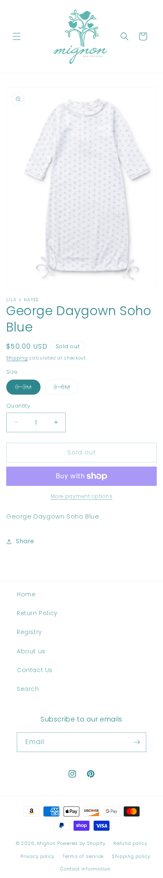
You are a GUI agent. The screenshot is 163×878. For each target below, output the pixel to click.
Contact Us (35, 670)
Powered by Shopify (81, 843)
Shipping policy (131, 856)
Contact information (85, 868)
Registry (29, 632)
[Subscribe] (136, 742)
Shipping (17, 358)
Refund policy (130, 843)
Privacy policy (37, 856)
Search (28, 689)
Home (26, 594)
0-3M (28, 389)
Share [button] (25, 541)
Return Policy (37, 613)
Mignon (47, 843)
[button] (17, 36)
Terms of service (83, 856)
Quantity (18, 406)
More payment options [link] (81, 496)
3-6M (66, 389)
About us (31, 651)
